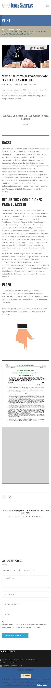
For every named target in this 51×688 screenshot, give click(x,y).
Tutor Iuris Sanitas (13, 84)
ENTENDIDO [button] (26, 676)
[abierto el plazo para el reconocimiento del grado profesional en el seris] (25, 56)
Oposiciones (14, 29)
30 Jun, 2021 (16, 516)
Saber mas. (42, 685)
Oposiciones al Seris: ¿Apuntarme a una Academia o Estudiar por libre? (25, 511)
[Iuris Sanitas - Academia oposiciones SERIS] (17, 5)
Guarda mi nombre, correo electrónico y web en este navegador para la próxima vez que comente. (25, 626)
